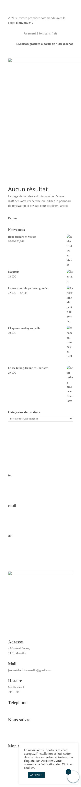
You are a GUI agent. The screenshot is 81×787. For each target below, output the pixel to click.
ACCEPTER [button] (36, 775)
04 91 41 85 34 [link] (16, 709)
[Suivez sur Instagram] (44, 733)
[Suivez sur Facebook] (36, 733)
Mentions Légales (18, 769)
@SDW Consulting (18, 764)
